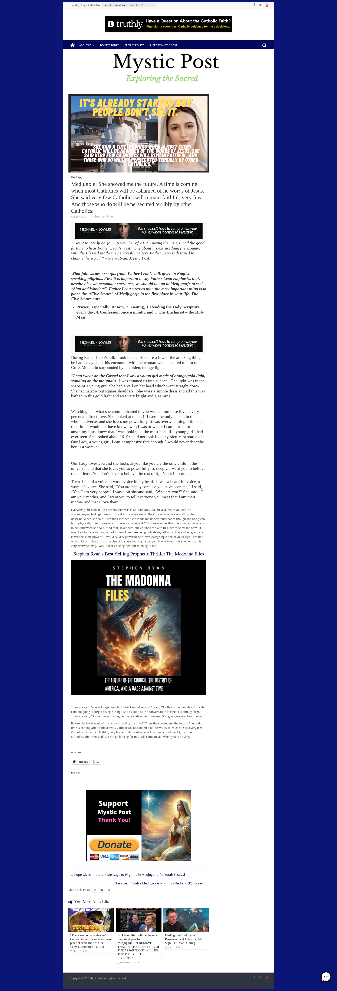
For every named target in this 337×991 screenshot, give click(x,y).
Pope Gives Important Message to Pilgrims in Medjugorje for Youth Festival (127, 874)
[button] (326, 978)
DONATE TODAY (109, 45)
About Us (85, 45)
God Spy (76, 177)
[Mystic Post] (72, 45)
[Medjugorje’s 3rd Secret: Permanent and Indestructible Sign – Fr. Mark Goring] (186, 910)
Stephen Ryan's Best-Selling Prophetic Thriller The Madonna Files (138, 554)
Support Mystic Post (163, 45)
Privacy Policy (134, 45)
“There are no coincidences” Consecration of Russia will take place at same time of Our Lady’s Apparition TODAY (91, 941)
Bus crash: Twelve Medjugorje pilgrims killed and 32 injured (161, 883)
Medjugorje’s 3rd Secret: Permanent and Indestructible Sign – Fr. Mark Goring (183, 939)
